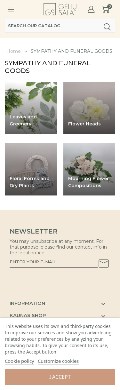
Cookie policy (19, 361)
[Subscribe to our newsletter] (104, 264)
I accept (60, 376)
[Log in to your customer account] (91, 9)
